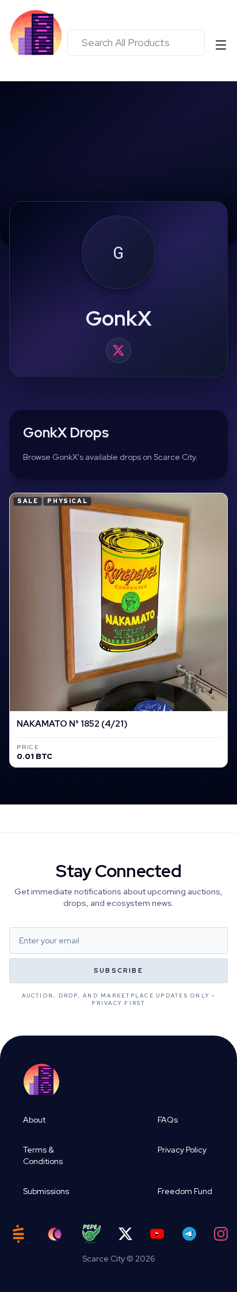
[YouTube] (157, 1234)
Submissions (46, 1191)
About (34, 1120)
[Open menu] (221, 45)
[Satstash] (18, 1234)
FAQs (168, 1120)
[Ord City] (54, 1234)
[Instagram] (221, 1234)
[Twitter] (125, 1234)
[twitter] (118, 350)
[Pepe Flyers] (91, 1234)
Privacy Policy (182, 1149)
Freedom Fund (185, 1191)
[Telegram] (189, 1234)
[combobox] (136, 42)
